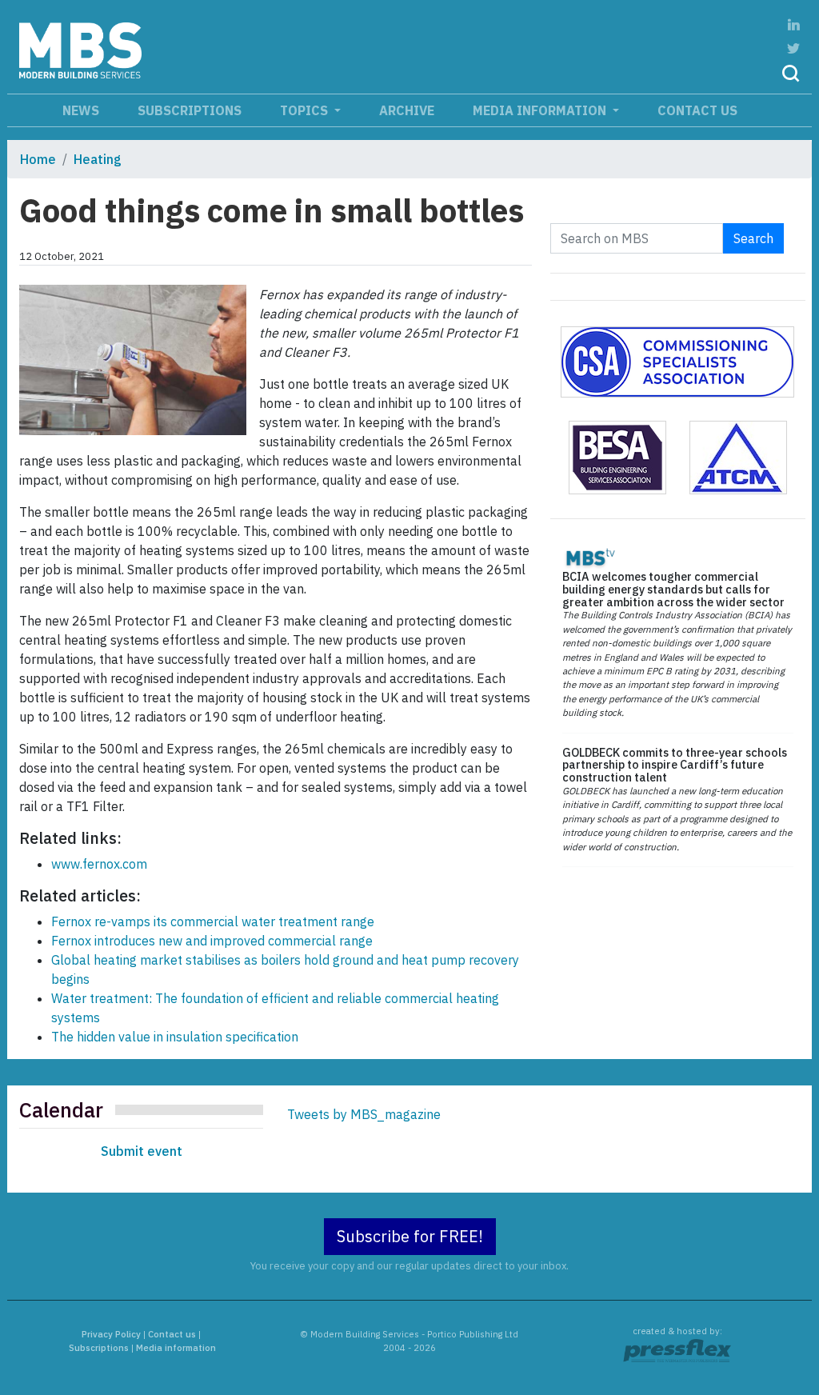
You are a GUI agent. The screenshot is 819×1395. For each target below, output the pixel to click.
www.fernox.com (99, 864)
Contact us (697, 110)
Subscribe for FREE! (410, 1236)
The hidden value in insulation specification (174, 1037)
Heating (98, 159)
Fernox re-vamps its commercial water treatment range (212, 921)
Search (753, 238)
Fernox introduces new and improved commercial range (212, 941)
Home (38, 159)
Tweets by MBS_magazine (364, 1114)
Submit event (141, 1151)
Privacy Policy (111, 1334)
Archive (406, 110)
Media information (541, 110)
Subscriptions (190, 110)
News (80, 110)
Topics (305, 110)
